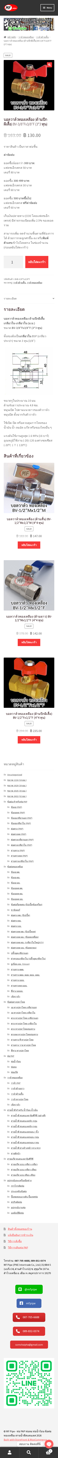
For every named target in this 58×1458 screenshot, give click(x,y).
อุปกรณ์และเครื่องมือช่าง (19, 1180)
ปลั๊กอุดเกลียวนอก (19, 953)
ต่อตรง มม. (16, 926)
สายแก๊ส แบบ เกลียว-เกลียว (24, 1164)
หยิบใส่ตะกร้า (36, 262)
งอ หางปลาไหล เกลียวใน (23, 1012)
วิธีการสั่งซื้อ (15, 1241)
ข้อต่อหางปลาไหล (16, 1002)
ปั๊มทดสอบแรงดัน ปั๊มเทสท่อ (24, 1196)
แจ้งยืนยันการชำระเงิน (20, 1235)
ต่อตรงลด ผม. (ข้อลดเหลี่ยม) (25, 937)
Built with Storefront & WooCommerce (25, 1439)
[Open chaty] (49, 1444)
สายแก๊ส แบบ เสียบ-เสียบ (23, 1175)
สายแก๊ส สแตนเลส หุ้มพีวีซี (20, 1158)
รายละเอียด (10, 298)
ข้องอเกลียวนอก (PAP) (21, 818)
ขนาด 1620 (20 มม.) (17, 785)
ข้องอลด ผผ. (17, 888)
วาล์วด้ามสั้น (42, 37)
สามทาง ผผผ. (17, 969)
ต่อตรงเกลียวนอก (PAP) (22, 839)
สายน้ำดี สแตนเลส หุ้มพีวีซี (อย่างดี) (28, 1115)
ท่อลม (14, 1066)
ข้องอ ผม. (15, 877)
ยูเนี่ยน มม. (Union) (20, 964)
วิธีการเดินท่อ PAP (18, 1247)
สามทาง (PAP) (18, 850)
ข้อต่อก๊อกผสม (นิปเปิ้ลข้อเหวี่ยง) (26, 904)
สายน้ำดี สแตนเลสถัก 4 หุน (24, 1121)
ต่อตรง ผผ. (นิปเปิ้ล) (20, 915)
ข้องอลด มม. (17, 899)
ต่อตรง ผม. (16, 920)
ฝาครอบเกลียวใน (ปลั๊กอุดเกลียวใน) (28, 958)
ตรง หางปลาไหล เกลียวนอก (24, 1018)
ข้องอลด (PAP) (18, 812)
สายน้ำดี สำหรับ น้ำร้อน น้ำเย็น (22, 1110)
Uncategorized (14, 774)
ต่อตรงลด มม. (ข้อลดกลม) (24, 947)
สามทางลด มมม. (19, 985)
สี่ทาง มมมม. (17, 991)
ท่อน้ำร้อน (16, 1061)
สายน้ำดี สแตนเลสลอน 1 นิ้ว (25, 1131)
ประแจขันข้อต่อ (19, 1191)
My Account (9, 1452)
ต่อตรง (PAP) (17, 828)
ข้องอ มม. (15, 882)
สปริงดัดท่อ (16, 1202)
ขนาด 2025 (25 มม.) (17, 790)
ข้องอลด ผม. (17, 893)
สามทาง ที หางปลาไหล (22, 1039)
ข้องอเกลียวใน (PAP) (21, 823)
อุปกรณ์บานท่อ (18, 1207)
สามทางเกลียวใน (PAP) (22, 861)
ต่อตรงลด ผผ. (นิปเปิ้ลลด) (23, 931)
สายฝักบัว (15, 1153)
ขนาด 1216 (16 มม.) (17, 780)
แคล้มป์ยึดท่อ (17, 1213)
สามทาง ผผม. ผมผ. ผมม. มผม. (25, 974)
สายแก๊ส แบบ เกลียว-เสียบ (23, 1169)
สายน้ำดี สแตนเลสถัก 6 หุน (24, 1126)
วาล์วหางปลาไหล (19, 1099)
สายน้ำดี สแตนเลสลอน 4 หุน (25, 1137)
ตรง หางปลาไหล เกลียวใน (24, 1023)
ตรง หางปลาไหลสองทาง (23, 1029)
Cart (45, 1449)
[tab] (29, 298)
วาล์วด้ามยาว (17, 1088)
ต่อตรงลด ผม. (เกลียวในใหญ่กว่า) (27, 942)
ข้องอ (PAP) (16, 807)
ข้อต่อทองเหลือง (15, 866)
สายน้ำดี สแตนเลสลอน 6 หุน (25, 1142)
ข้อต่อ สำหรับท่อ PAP (17, 801)
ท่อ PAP (10, 1056)
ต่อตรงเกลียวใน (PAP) (21, 845)
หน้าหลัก (11, 37)
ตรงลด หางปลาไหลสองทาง (24, 1034)
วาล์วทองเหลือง (26, 37)
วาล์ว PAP (15, 1083)
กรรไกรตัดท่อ (17, 1185)
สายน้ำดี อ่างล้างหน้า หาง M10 (25, 1148)
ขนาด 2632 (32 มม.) (17, 796)
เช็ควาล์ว (15, 996)
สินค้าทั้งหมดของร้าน (20, 1229)
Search (29, 1452)
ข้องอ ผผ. (15, 872)
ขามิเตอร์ (15, 910)
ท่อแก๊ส (14, 1072)
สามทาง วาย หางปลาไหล (23, 1045)
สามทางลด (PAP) (19, 855)
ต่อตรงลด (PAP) (18, 834)
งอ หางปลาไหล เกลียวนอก (24, 1007)
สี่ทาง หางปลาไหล (20, 1050)
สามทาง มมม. (17, 980)
